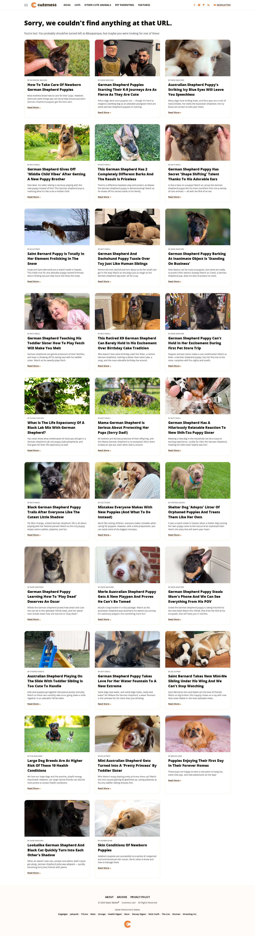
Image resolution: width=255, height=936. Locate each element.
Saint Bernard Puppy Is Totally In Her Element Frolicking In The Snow (55, 258)
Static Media (112, 902)
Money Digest (139, 914)
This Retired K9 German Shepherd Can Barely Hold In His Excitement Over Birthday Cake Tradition (127, 343)
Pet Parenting (124, 5)
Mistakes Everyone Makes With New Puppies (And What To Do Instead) (125, 512)
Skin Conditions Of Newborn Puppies (122, 847)
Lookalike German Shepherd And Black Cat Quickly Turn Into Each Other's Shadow (55, 850)
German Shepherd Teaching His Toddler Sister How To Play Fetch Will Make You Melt (55, 343)
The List (166, 914)
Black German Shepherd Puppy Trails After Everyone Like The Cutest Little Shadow (54, 512)
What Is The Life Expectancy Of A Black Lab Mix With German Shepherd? (55, 427)
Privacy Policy (140, 897)
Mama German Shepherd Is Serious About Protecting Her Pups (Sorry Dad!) (123, 427)
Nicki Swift (153, 914)
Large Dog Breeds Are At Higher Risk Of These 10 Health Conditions (54, 765)
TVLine (84, 914)
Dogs (67, 5)
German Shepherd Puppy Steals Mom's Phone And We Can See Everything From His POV (195, 596)
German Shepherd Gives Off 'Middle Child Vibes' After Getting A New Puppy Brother (56, 174)
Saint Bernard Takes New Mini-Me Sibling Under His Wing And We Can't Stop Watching (197, 681)
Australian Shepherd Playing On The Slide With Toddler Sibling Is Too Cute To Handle (55, 681)
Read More (33, 107)
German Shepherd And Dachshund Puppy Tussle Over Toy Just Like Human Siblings (124, 258)
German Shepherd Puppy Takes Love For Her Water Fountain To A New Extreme (127, 681)
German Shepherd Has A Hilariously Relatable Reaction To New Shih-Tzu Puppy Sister (197, 427)
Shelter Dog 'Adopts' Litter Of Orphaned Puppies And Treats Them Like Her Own (194, 512)
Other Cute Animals (97, 5)
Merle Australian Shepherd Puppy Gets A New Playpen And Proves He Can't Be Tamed (127, 596)
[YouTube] (199, 5)
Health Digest (115, 914)
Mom (127, 914)
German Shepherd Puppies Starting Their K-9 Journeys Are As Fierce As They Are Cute (127, 89)
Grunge (102, 914)
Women (176, 914)
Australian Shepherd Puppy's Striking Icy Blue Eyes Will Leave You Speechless (196, 89)
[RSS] (208, 5)
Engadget (63, 914)
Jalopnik (74, 914)
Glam (93, 914)
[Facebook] (194, 5)
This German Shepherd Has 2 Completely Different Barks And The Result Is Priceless (125, 174)
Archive (122, 897)
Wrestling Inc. (190, 914)
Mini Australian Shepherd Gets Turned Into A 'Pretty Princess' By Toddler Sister (127, 765)
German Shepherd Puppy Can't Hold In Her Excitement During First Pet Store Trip (194, 343)
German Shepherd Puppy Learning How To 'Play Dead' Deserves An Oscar (52, 596)
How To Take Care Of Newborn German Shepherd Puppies (54, 87)
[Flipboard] (204, 5)
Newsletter (224, 5)
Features (144, 5)
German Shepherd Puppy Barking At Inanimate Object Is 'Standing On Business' (197, 258)
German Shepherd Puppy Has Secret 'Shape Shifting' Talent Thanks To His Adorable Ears (193, 174)
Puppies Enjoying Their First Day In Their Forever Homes (196, 763)
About (109, 897)
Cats (77, 5)
